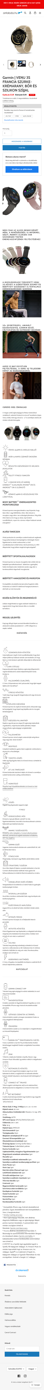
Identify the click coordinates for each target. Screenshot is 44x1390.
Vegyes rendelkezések (12, 1326)
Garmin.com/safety (26, 1236)
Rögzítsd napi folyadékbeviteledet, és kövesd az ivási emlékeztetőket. (20, 787)
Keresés (7, 1295)
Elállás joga (9, 1314)
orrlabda (18, 1382)
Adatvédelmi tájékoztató (13, 1307)
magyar (31, 1369)
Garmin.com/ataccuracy (18, 1228)
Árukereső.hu (22, 1276)
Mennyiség (6, 129)
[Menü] (40, 12)
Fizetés (22, 148)
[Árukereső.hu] (22, 1271)
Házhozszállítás (10, 1320)
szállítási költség (8, 101)
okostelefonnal (21, 1230)
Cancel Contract (10, 1332)
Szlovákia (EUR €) (15, 1369)
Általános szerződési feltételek (15, 1301)
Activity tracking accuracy (13, 1215)
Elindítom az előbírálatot (22, 169)
